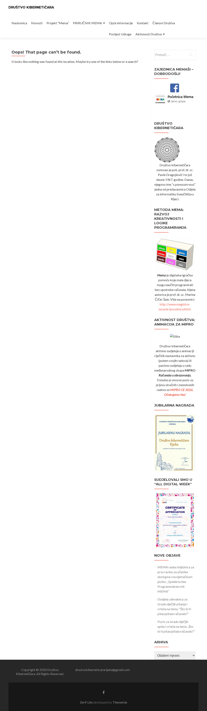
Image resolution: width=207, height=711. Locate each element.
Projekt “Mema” (57, 23)
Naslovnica (19, 23)
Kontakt (142, 23)
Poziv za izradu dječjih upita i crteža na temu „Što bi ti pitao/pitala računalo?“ (176, 626)
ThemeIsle (120, 702)
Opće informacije (121, 23)
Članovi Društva (163, 23)
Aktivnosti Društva (148, 34)
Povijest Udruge (120, 34)
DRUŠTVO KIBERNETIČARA (31, 7)
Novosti (36, 23)
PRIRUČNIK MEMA (87, 23)
